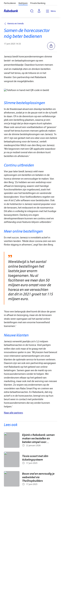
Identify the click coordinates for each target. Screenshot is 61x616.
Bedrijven (23, 3)
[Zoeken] (32, 11)
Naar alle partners (13, 412)
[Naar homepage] (11, 11)
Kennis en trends (15, 23)
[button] (52, 46)
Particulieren (10, 3)
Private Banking (37, 3)
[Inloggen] (39, 11)
